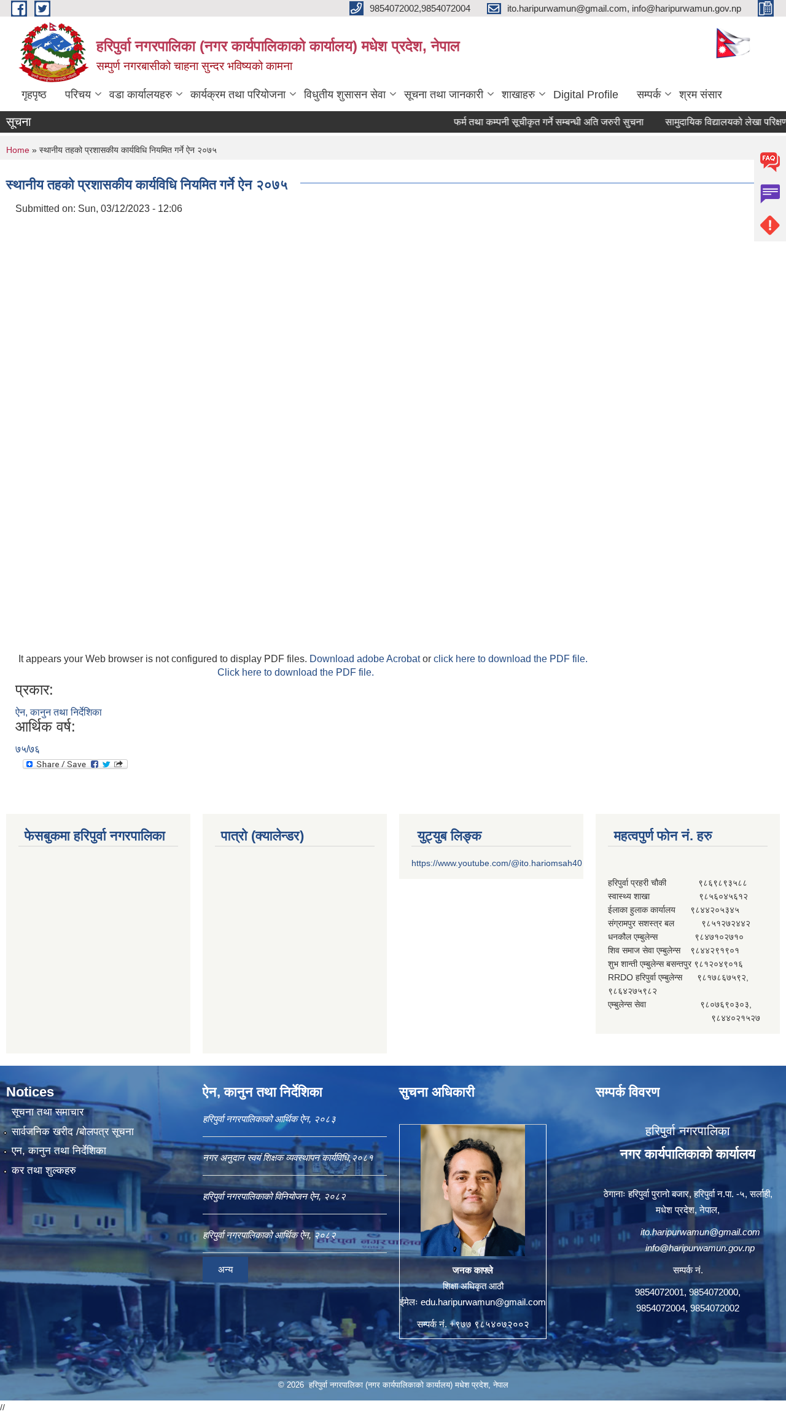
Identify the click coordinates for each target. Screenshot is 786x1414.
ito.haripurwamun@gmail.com (700, 1232)
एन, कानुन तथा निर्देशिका (59, 1151)
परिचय (78, 94)
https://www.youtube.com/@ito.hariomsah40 (496, 863)
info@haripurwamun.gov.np (700, 1248)
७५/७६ (27, 749)
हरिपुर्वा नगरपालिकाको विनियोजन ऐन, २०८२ (274, 1196)
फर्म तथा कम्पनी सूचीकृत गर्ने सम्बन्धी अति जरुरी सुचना (524, 122)
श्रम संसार (700, 94)
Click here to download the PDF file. (295, 672)
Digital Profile (585, 94)
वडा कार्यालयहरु (140, 94)
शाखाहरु (518, 94)
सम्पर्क (649, 94)
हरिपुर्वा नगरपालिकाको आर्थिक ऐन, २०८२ (269, 1235)
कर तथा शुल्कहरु (44, 1170)
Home (17, 150)
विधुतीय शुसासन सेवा (345, 94)
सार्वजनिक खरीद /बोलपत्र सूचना (73, 1132)
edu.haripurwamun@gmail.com (483, 1302)
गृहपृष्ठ (34, 94)
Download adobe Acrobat (365, 659)
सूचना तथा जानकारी (443, 94)
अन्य (225, 1269)
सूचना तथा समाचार (48, 1112)
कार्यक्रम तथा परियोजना (238, 94)
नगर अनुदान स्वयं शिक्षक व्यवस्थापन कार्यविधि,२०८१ (288, 1157)
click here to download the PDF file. (511, 659)
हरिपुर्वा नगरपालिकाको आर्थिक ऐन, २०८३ (269, 1119)
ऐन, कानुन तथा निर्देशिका (58, 712)
